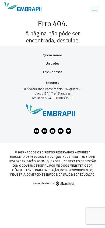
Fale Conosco (52, 71)
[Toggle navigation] (95, 8)
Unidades (52, 63)
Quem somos (52, 55)
